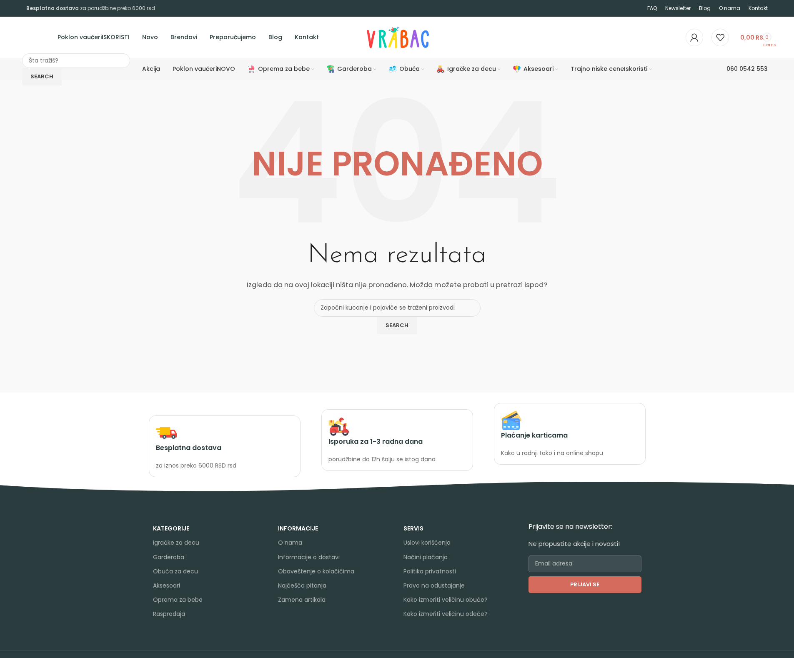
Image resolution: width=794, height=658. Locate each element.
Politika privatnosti (429, 571)
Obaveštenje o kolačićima (316, 571)
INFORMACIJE (298, 528)
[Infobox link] (224, 446)
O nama (290, 542)
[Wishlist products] (720, 37)
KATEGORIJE (171, 528)
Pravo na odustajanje (434, 585)
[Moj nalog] (694, 37)
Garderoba (168, 557)
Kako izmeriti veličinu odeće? (445, 614)
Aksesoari (166, 585)
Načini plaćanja (425, 557)
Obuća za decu (175, 571)
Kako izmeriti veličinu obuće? (445, 599)
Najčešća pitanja (302, 585)
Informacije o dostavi (309, 557)
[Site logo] (366, 37)
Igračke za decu (176, 542)
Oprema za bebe (178, 599)
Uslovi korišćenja (427, 542)
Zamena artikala (302, 599)
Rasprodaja (169, 614)
